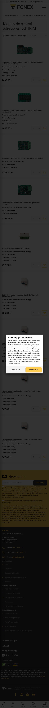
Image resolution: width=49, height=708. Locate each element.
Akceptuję (33, 370)
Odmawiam (15, 370)
